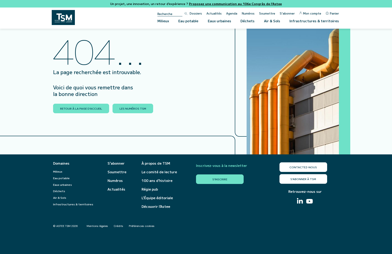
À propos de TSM (156, 163)
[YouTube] (309, 202)
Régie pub (150, 189)
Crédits (118, 226)
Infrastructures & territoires (314, 20)
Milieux (163, 20)
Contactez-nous (303, 167)
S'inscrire (219, 179)
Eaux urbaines (219, 20)
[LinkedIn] (300, 201)
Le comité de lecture (159, 172)
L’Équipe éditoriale (157, 198)
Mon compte (312, 13)
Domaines (61, 163)
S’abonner (287, 13)
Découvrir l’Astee (156, 206)
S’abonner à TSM (303, 179)
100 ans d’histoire (157, 181)
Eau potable (188, 20)
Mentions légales (97, 226)
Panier (334, 13)
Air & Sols (272, 20)
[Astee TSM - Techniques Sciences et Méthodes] (63, 17)
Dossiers (196, 13)
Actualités (214, 13)
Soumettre (267, 13)
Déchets (247, 20)
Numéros (248, 13)
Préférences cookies (141, 226)
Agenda (231, 13)
